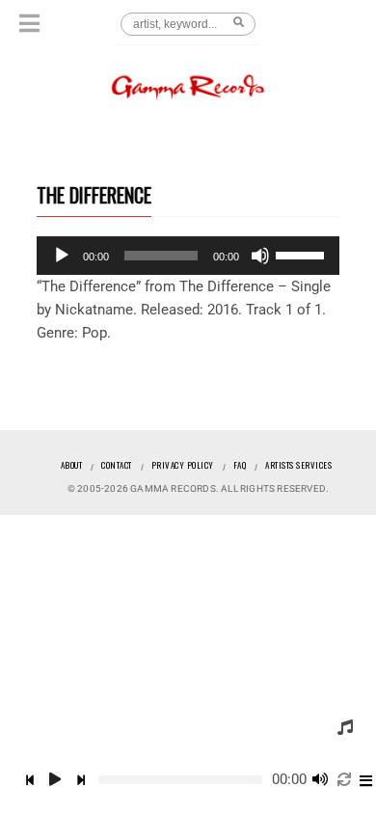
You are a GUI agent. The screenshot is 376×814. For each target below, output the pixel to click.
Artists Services (298, 465)
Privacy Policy (182, 465)
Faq (240, 465)
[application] (188, 255)
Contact (116, 465)
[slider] (303, 253)
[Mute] (260, 255)
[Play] (61, 255)
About (72, 465)
